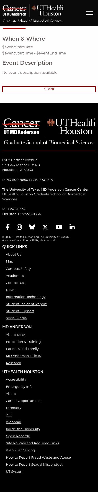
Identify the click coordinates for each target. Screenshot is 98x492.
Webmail (13, 422)
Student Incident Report (26, 304)
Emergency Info (19, 387)
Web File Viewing (20, 450)
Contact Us (15, 283)
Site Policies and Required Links (32, 443)
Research (13, 363)
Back (50, 89)
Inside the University (23, 429)
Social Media (16, 318)
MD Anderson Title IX (23, 356)
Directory (13, 408)
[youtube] (59, 227)
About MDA (15, 335)
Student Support (20, 311)
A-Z (9, 415)
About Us (13, 254)
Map (9, 261)
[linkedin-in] (72, 227)
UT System (14, 472)
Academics (15, 276)
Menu (89, 13)
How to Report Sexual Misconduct (34, 464)
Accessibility (16, 379)
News (10, 290)
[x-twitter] (45, 227)
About (11, 394)
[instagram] (19, 227)
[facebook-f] (8, 227)
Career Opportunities (23, 401)
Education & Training (23, 342)
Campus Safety (18, 269)
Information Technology (26, 297)
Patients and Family (22, 349)
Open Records (18, 436)
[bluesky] (32, 227)
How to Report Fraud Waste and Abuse (38, 457)
